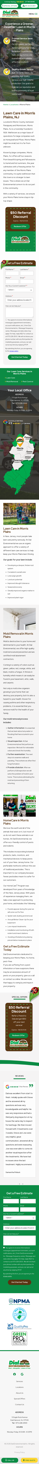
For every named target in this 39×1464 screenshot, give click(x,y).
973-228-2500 (21, 403)
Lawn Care (10, 378)
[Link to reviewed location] (19, 1087)
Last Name (24, 269)
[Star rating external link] (19, 1)
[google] (22, 1374)
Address (9, 296)
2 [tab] (19, 1184)
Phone (8, 278)
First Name (9, 269)
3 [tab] (23, 1184)
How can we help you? (13, 306)
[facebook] (14, 1374)
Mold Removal (12, 381)
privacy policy (14, 351)
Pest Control (28, 381)
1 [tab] (19, 1058)
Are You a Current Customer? (16, 286)
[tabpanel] (18, 1027)
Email (22, 278)
